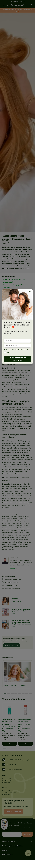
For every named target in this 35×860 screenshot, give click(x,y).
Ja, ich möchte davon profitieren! (17, 359)
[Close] (30, 291)
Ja (8, 352)
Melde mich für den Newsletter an (16, 350)
